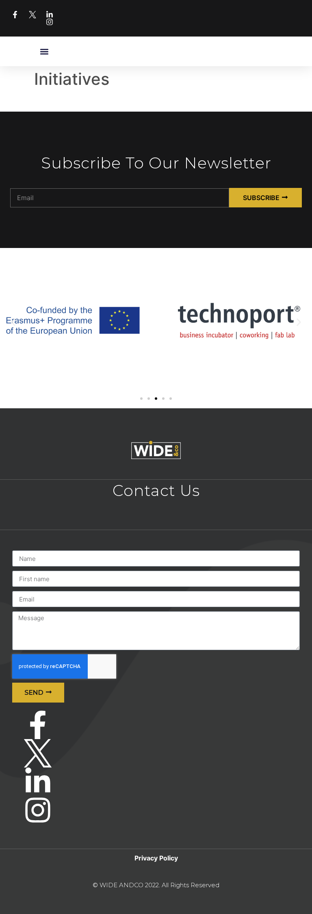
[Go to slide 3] (156, 398)
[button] (44, 51)
